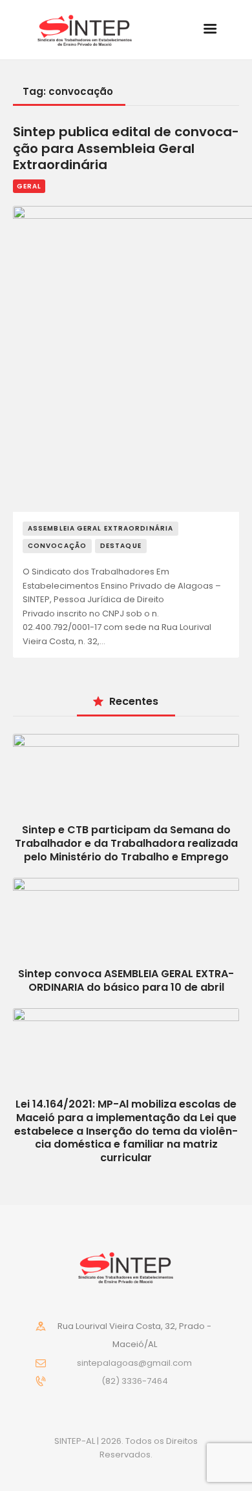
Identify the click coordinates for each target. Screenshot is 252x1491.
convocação (57, 546)
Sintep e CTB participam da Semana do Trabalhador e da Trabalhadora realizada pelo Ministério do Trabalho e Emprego (126, 843)
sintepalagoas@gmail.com (134, 1363)
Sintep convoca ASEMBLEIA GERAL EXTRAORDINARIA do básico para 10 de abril (126, 980)
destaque (121, 546)
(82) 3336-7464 (134, 1381)
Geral (29, 186)
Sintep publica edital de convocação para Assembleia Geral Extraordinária (126, 149)
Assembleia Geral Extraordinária (100, 528)
